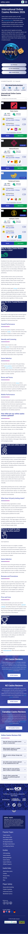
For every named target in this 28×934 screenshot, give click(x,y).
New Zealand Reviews (15, 68)
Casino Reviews (7, 855)
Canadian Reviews (15, 72)
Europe (15, 288)
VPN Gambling (6, 853)
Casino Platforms (7, 862)
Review (7, 135)
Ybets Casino (14, 111)
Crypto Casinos (6, 835)
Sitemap (5, 878)
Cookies (5, 873)
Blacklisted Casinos (7, 893)
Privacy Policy (6, 875)
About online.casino (8, 871)
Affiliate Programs (7, 864)
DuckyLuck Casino (14, 181)
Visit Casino (20, 135)
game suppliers (8, 366)
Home (2, 5)
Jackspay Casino (14, 218)
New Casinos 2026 (7, 837)
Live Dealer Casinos (7, 839)
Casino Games (6, 859)
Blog (4, 880)
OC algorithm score (8, 20)
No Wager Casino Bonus (9, 844)
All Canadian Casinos (14, 728)
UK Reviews (15, 64)
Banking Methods (7, 857)
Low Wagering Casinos (8, 846)
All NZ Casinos (14, 701)
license (7, 346)
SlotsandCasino (14, 148)
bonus (17, 383)
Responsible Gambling (8, 887)
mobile (9, 331)
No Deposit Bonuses (8, 841)
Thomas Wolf (17, 81)
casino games (9, 367)
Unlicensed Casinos (7, 891)
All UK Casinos (14, 675)
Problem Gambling (7, 889)
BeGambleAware (7, 650)
